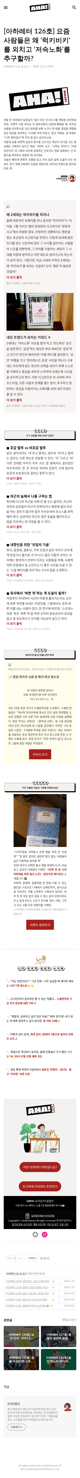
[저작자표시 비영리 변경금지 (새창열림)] (45, 1258)
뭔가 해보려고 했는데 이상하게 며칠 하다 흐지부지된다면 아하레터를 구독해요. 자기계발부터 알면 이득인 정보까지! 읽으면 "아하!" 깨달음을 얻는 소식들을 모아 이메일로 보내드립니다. (32, 1414)
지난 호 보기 (52, 1224)
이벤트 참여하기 (40, 925)
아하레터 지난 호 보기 (16, 1273)
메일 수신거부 (39, 1224)
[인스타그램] (44, 1234)
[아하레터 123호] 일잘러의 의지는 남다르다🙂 (27, 1305)
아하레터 (13, 1404)
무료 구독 (64, 1224)
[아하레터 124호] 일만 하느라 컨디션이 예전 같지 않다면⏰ (28, 1299)
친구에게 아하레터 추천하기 (40, 1186)
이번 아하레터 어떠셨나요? (40, 1167)
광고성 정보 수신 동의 (22, 1224)
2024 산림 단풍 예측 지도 (28, 1056)
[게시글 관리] (19, 1258)
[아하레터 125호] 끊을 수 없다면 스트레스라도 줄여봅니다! (28, 1293)
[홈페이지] (35, 1234)
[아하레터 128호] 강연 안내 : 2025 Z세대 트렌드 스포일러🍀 (28, 1281)
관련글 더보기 (69, 1319)
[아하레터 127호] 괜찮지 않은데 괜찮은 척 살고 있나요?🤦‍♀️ (28, 1287)
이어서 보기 (40, 754)
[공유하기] (14, 1258)
